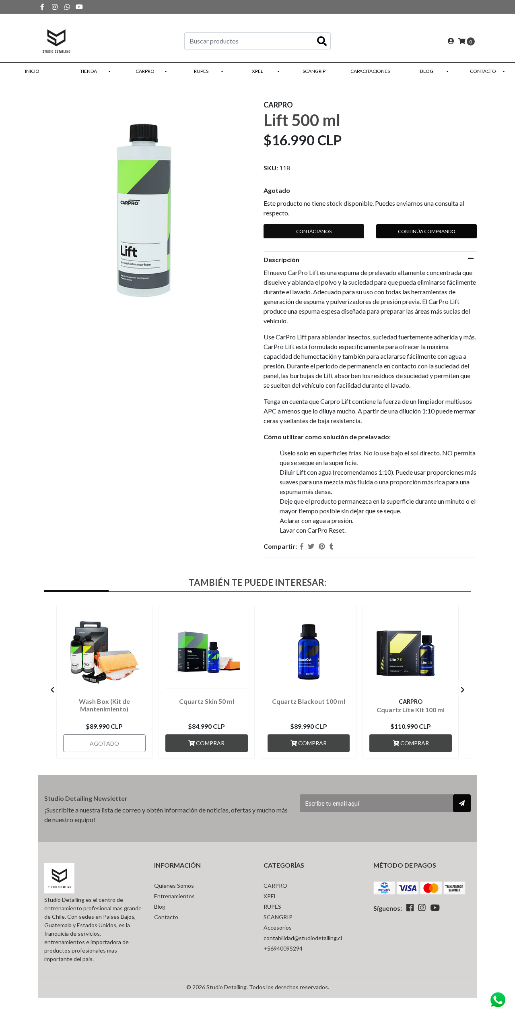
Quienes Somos (174, 885)
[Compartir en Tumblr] (332, 546)
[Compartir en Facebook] (301, 546)
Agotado (277, 190)
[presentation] (52, 690)
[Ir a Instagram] (55, 6)
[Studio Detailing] (56, 40)
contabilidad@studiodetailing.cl (303, 937)
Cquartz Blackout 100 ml (308, 701)
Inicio (32, 71)
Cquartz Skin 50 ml (206, 701)
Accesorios (278, 927)
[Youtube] (79, 6)
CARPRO (145, 71)
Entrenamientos (174, 896)
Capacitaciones (370, 71)
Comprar (210, 743)
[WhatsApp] (67, 6)
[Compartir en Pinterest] (322, 546)
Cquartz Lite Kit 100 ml (411, 709)
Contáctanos (314, 231)
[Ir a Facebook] (42, 6)
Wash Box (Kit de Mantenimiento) (104, 705)
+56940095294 (283, 948)
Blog (426, 71)
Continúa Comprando (426, 231)
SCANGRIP (314, 71)
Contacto (483, 71)
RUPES (201, 71)
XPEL (257, 71)
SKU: (271, 168)
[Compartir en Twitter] (311, 546)
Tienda (88, 71)
